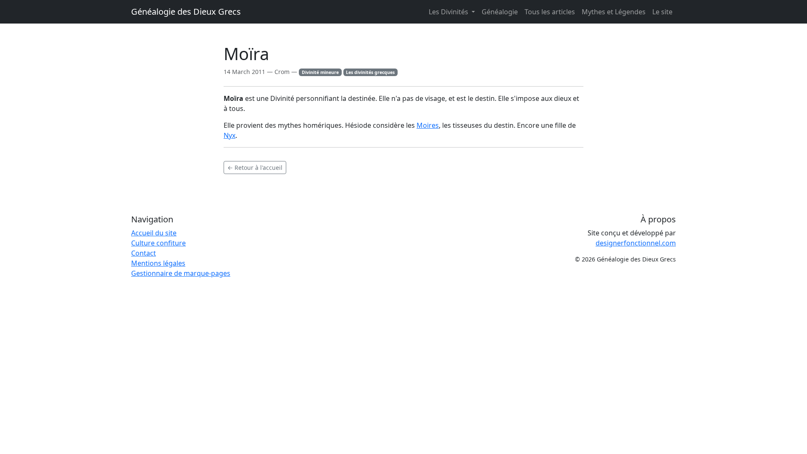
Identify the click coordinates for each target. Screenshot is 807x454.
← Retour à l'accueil (254, 168)
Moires (428, 125)
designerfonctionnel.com (636, 243)
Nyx (229, 135)
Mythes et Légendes (614, 11)
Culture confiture (158, 243)
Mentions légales (158, 263)
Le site (662, 11)
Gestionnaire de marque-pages (180, 273)
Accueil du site (154, 233)
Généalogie (500, 11)
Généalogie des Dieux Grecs (186, 11)
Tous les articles (550, 11)
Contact (143, 253)
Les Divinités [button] (449, 11)
